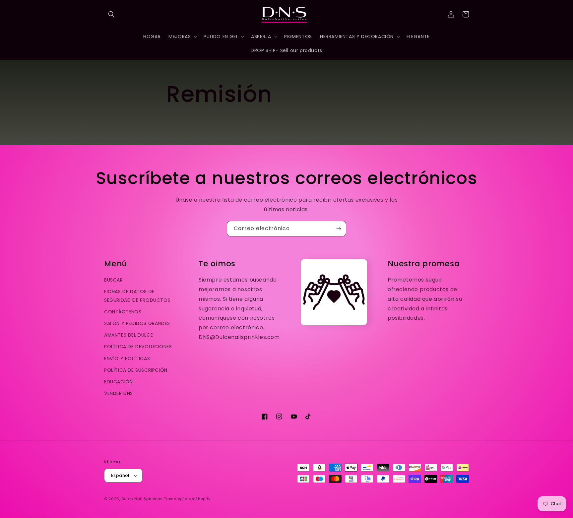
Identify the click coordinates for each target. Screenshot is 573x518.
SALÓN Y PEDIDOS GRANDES (137, 323)
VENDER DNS (118, 393)
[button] (111, 14)
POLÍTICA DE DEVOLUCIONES (138, 346)
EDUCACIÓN (118, 381)
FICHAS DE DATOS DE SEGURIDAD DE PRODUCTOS (137, 295)
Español (120, 475)
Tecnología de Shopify (187, 498)
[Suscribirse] (338, 228)
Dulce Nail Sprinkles (142, 498)
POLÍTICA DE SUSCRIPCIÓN (135, 370)
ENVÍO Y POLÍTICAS (127, 358)
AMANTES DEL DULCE (128, 335)
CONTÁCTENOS (123, 311)
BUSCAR (113, 280)
